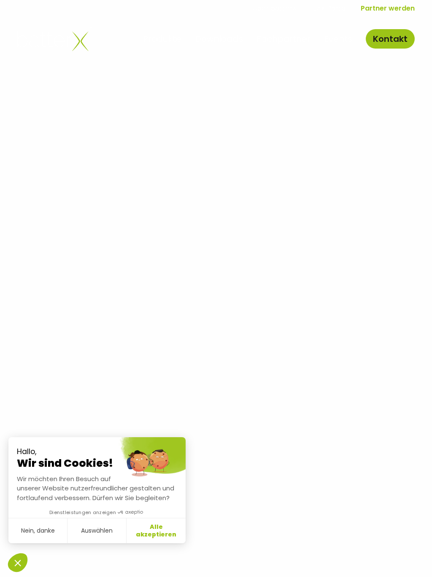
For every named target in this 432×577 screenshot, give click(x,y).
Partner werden (388, 8)
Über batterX (274, 8)
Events (338, 39)
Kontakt (390, 39)
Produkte (162, 39)
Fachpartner (283, 39)
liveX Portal (328, 8)
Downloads (219, 39)
